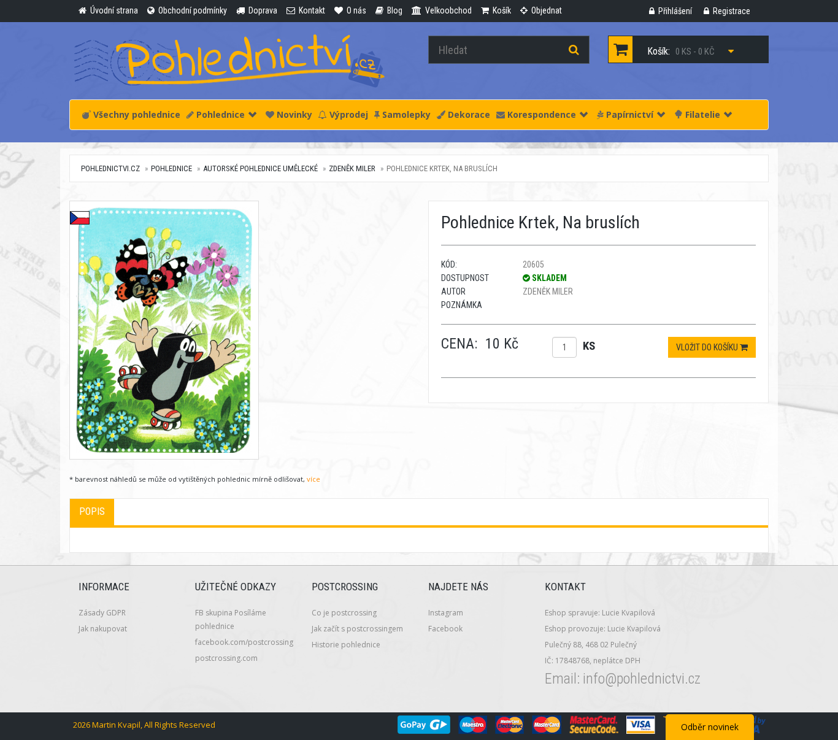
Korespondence (540, 114)
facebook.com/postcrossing (244, 642)
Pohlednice (219, 114)
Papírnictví (628, 114)
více (313, 479)
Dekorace (467, 114)
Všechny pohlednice (135, 114)
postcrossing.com (226, 658)
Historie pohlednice (346, 644)
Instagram (445, 612)
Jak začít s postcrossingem (357, 628)
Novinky (293, 114)
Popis (92, 511)
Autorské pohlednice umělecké (260, 168)
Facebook (445, 628)
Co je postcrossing (344, 612)
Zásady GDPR (102, 612)
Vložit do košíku (708, 347)
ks (589, 346)
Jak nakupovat (103, 628)
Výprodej (347, 114)
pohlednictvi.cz (110, 168)
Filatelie (701, 114)
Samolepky (405, 114)
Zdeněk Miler (352, 168)
